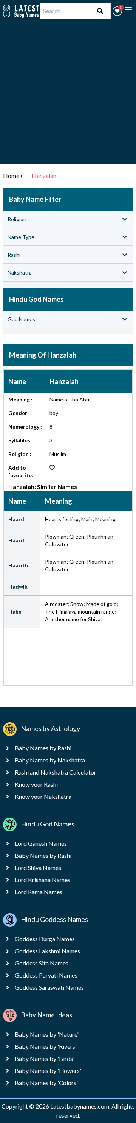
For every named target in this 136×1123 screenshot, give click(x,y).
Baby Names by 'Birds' (44, 1058)
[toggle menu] (128, 9)
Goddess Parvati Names (46, 975)
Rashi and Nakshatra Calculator (55, 772)
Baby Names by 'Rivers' (46, 1046)
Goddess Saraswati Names (49, 987)
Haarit (16, 540)
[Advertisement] (68, 96)
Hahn (15, 611)
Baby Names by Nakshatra (50, 760)
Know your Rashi (36, 784)
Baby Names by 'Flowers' (48, 1070)
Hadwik (18, 586)
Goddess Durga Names (45, 938)
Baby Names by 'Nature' (47, 1034)
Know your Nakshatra (43, 796)
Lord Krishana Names (42, 879)
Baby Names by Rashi (43, 747)
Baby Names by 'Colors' (46, 1082)
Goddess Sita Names (41, 963)
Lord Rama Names (38, 891)
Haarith (18, 565)
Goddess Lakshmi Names (47, 950)
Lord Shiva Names (38, 867)
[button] (117, 11)
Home (11, 175)
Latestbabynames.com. (80, 1106)
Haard (16, 519)
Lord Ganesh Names (41, 843)
